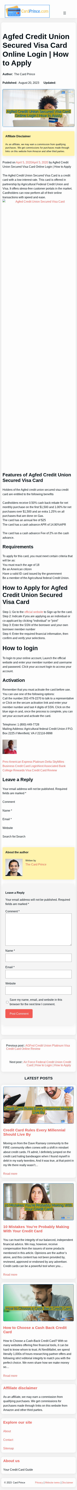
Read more (10, 1173)
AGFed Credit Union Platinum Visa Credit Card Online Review (38, 1047)
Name (10, 950)
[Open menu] (64, 13)
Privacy (39, 1482)
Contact (8, 1439)
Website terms (52, 1482)
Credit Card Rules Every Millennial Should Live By (34, 1132)
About (7, 1431)
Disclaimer (67, 1482)
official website (33, 611)
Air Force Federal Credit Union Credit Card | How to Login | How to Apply (47, 1064)
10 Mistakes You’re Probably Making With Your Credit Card (36, 1229)
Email (10, 967)
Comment (12, 911)
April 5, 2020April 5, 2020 (31, 162)
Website (10, 983)
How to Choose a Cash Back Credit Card (35, 1330)
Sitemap (8, 1448)
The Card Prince (35, 864)
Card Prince (19, 1482)
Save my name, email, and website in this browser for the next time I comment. (36, 1002)
